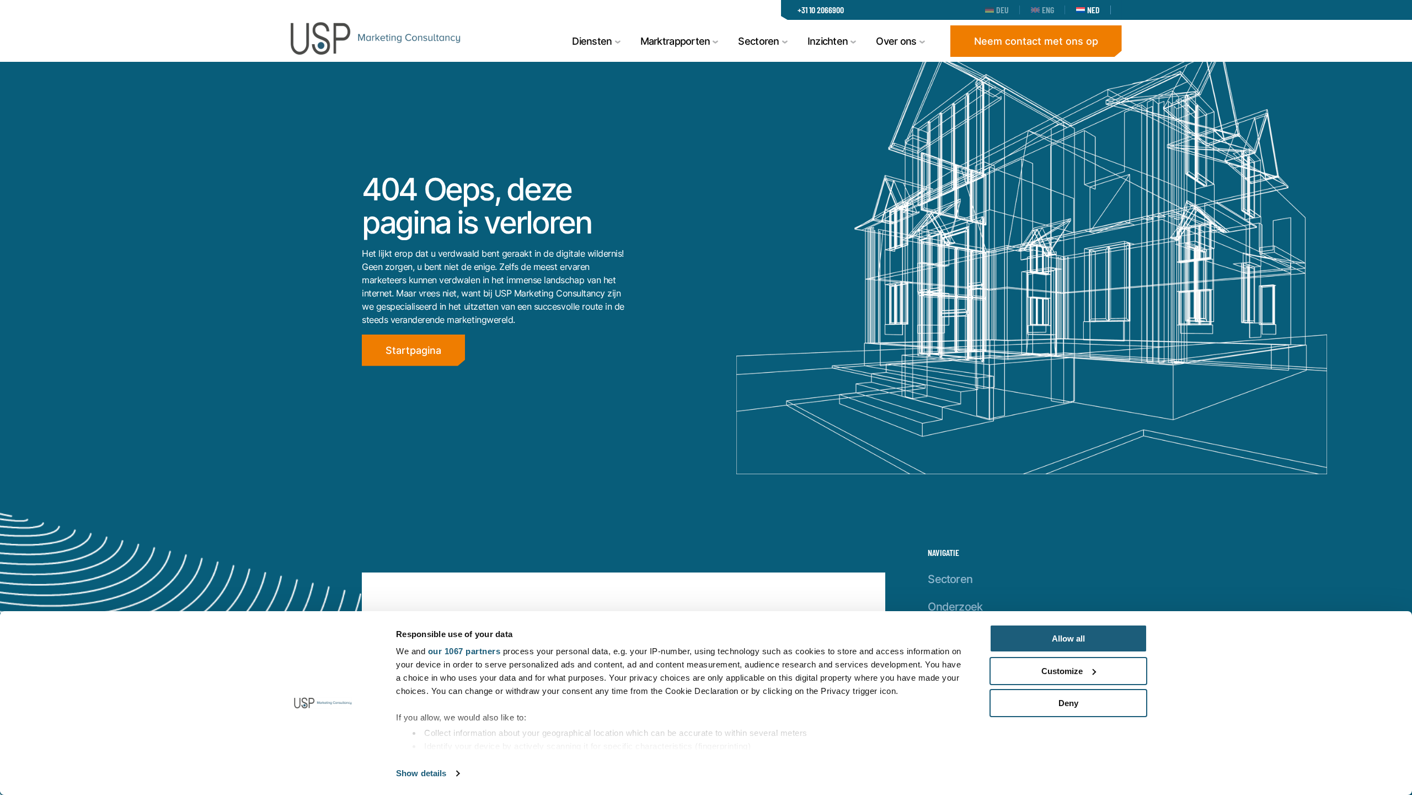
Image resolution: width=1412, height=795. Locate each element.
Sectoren (950, 578)
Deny (1068, 703)
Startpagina (413, 350)
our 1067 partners (464, 651)
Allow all (1068, 638)
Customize (1062, 671)
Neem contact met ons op (1036, 41)
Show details (421, 773)
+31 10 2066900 (821, 9)
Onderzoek (955, 606)
